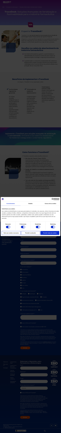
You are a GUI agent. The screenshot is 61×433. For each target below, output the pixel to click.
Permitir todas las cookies (50, 233)
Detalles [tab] (30, 203)
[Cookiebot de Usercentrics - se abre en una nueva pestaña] (52, 199)
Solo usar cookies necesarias (11, 233)
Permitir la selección (30, 233)
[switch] (21, 226)
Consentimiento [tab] (10, 203)
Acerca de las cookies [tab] (50, 203)
